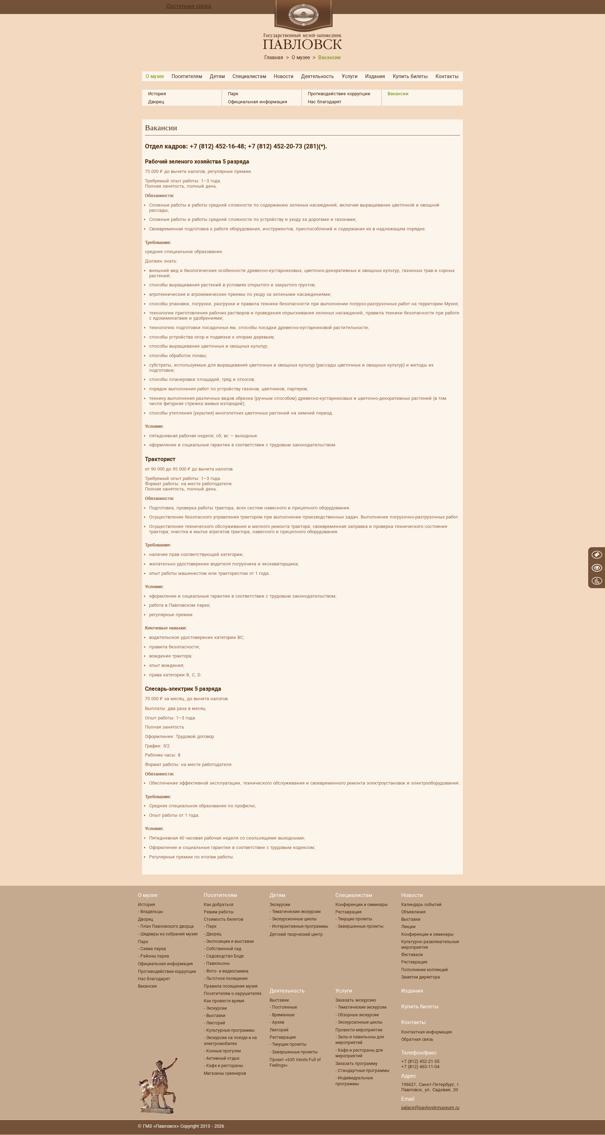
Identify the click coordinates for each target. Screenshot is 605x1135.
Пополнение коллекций (424, 969)
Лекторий (279, 1030)
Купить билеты (410, 76)
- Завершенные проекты (359, 926)
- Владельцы (150, 911)
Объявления (413, 912)
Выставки (410, 919)
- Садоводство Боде (224, 956)
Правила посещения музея (231, 986)
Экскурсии (280, 904)
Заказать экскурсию (355, 1000)
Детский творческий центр (296, 934)
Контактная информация (426, 1032)
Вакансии (398, 93)
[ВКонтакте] (462, 1127)
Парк (233, 93)
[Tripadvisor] (448, 1127)
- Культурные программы (229, 1030)
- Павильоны (217, 963)
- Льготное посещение (226, 978)
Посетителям (187, 76)
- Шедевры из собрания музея (168, 934)
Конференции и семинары (361, 904)
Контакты (447, 76)
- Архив (277, 1022)
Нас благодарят (324, 101)
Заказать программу (356, 1063)
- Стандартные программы (362, 1070)
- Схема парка (152, 948)
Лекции (408, 926)
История (157, 93)
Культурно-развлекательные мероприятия (430, 944)
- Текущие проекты (353, 919)
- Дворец (212, 934)
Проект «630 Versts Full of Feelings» (295, 1062)
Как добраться (219, 904)
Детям (217, 76)
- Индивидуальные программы (354, 1080)
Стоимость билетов (223, 919)
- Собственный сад (222, 948)
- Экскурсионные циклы (293, 919)
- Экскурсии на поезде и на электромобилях (230, 1040)
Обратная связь (417, 1039)
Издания (375, 76)
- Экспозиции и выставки (229, 941)
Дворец (156, 101)
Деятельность (317, 76)
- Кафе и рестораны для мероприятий (359, 1053)
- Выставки (214, 1015)
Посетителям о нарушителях (233, 993)
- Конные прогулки (222, 1051)
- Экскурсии (215, 1008)
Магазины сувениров (225, 1073)
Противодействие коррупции (339, 93)
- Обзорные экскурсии (357, 1014)
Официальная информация (257, 101)
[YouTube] (434, 1127)
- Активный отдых (221, 1058)
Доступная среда (188, 6)
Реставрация (348, 912)
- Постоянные (283, 1007)
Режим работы (219, 912)
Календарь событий (421, 904)
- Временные (282, 1014)
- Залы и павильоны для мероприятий (359, 1040)
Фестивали (412, 954)
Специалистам (249, 76)
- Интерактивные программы (299, 926)
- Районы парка (153, 956)
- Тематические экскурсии (295, 911)
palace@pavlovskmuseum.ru (430, 1107)
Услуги (349, 76)
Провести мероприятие (358, 1030)
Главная (273, 57)
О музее (301, 57)
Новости (283, 76)
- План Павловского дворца (166, 926)
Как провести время (224, 1000)
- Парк (210, 926)
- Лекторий (214, 1023)
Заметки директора (420, 977)
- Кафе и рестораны (223, 1065)
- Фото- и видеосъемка (226, 971)
